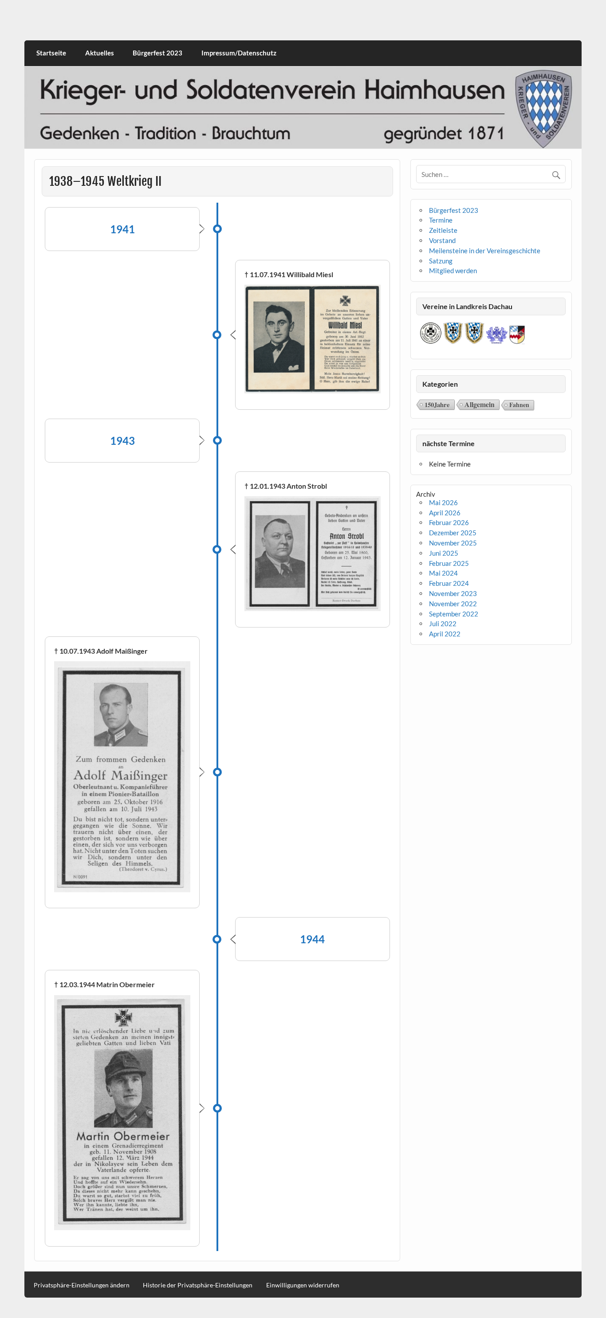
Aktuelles (99, 53)
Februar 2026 (449, 522)
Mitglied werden (453, 271)
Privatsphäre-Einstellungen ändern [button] (82, 1285)
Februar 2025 (449, 563)
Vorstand (442, 240)
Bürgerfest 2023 (157, 53)
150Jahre (437, 404)
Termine (441, 220)
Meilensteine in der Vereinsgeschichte (484, 251)
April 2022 (444, 634)
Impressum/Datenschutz (238, 53)
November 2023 (453, 593)
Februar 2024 (449, 583)
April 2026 (444, 513)
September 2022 (453, 614)
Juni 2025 (443, 553)
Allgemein (479, 404)
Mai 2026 (443, 502)
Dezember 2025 (452, 533)
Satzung (441, 261)
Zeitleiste (443, 230)
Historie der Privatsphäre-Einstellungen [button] (197, 1285)
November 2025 (453, 543)
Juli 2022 (442, 624)
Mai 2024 (443, 573)
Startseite (51, 53)
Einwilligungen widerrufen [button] (302, 1285)
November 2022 (453, 604)
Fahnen (519, 404)
